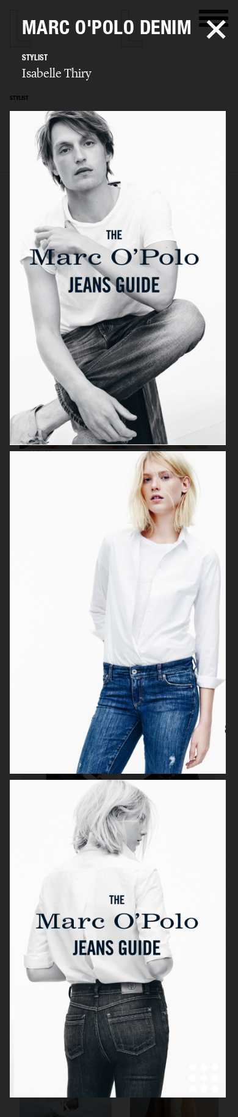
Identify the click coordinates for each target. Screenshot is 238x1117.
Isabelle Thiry (57, 73)
